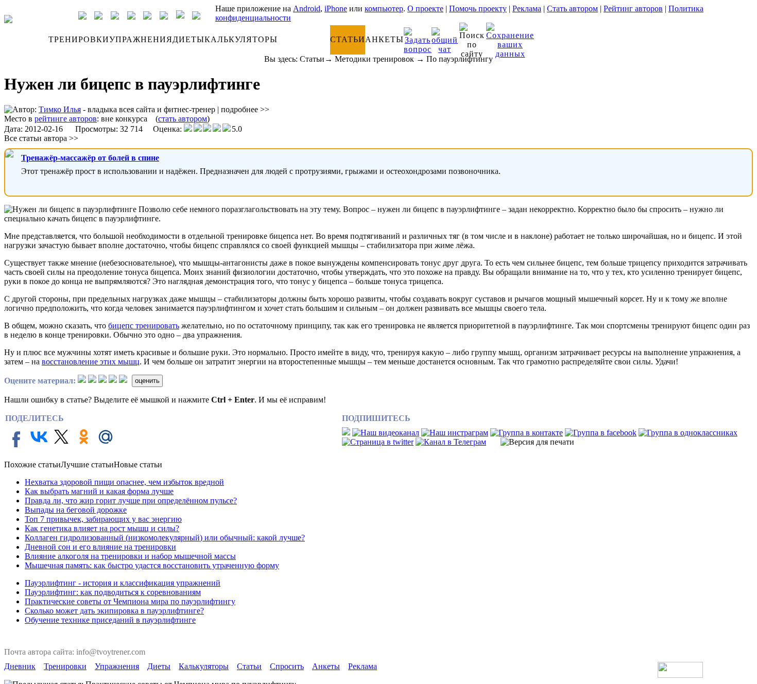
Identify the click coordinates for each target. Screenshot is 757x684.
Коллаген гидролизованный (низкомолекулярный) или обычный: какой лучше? (165, 537)
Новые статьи (138, 464)
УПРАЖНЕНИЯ (141, 39)
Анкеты (326, 666)
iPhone (335, 8)
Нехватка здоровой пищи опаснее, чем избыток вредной (124, 482)
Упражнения (117, 666)
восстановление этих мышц (91, 361)
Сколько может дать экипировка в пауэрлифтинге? (114, 610)
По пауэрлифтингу (459, 59)
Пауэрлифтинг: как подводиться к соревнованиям (113, 592)
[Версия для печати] (537, 442)
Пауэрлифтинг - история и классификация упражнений (122, 582)
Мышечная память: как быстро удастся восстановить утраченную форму (152, 565)
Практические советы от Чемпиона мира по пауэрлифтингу (130, 601)
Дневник (20, 666)
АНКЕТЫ (384, 39)
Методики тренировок (374, 59)
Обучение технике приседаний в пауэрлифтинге (110, 620)
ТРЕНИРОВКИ (78, 39)
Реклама (526, 8)
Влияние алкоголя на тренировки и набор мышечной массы (130, 556)
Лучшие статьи (87, 464)
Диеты (158, 666)
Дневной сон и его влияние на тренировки (100, 546)
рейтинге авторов (66, 118)
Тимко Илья (60, 109)
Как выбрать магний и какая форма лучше (99, 491)
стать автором (182, 118)
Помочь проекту (478, 8)
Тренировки (65, 666)
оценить (147, 380)
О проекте (425, 8)
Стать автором (572, 8)
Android (306, 8)
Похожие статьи (32, 464)
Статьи (312, 59)
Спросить (287, 666)
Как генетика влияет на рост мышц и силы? (102, 528)
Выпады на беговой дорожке (76, 509)
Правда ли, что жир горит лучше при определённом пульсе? (131, 500)
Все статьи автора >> (41, 138)
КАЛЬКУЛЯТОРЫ (241, 39)
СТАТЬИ (347, 39)
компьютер (384, 8)
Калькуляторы (204, 666)
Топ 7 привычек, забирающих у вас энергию (103, 519)
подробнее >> (245, 109)
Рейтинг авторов (633, 8)
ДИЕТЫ (188, 39)
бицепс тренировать (143, 325)
